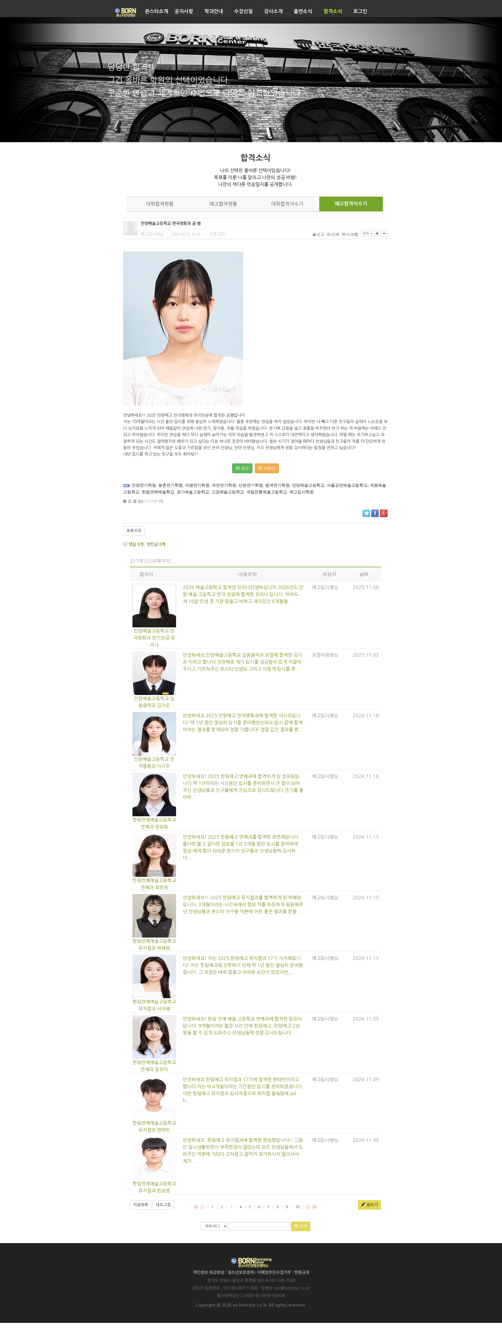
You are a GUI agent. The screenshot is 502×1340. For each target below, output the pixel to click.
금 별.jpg (135, 501)
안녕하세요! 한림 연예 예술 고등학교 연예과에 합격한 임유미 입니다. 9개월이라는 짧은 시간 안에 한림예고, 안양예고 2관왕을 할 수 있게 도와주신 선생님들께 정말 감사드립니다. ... (242, 1025)
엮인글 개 (156, 544)
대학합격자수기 (287, 204)
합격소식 (333, 11)
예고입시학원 (301, 492)
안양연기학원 (144, 485)
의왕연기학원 (197, 485)
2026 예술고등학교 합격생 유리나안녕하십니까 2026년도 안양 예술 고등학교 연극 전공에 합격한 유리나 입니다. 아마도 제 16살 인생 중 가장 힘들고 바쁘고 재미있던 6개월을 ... (243, 594)
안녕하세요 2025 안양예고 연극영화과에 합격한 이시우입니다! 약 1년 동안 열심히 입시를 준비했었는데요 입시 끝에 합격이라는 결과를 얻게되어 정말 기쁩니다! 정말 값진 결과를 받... (243, 722)
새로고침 (163, 1205)
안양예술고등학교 (308, 485)
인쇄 (335, 234)
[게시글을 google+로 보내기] (384, 513)
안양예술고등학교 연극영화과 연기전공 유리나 (154, 638)
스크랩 (352, 234)
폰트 (366, 233)
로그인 (360, 11)
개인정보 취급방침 (208, 1272)
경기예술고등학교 (193, 492)
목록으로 (133, 531)
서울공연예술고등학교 (347, 485)
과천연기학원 (224, 485)
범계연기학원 (277, 485)
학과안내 (214, 11)
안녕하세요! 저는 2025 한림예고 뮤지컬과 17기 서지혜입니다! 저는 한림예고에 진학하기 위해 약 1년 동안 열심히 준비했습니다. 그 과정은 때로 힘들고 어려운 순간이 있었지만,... (243, 965)
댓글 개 (136, 544)
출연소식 (303, 11)
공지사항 (184, 11)
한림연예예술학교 (158, 492)
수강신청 (243, 11)
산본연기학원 (251, 485)
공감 (244, 468)
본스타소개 (156, 11)
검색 (302, 1226)
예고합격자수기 (351, 203)
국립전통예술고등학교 (266, 492)
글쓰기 (371, 1205)
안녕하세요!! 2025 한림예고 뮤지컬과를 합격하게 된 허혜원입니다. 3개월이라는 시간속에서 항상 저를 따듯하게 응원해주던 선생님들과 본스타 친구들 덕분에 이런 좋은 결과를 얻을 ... (243, 904)
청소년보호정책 (240, 1272)
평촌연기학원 (170, 485)
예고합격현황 (223, 204)
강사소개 (273, 11)
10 (297, 1207)
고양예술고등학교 (227, 492)
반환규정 (301, 1272)
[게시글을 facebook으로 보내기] (375, 513)
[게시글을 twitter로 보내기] (366, 513)
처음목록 (140, 1205)
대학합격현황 (160, 204)
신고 (320, 234)
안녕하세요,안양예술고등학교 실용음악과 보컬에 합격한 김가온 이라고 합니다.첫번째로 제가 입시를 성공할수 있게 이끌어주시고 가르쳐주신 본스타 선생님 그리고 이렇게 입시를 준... (242, 662)
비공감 (269, 468)
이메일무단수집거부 (274, 1272)
